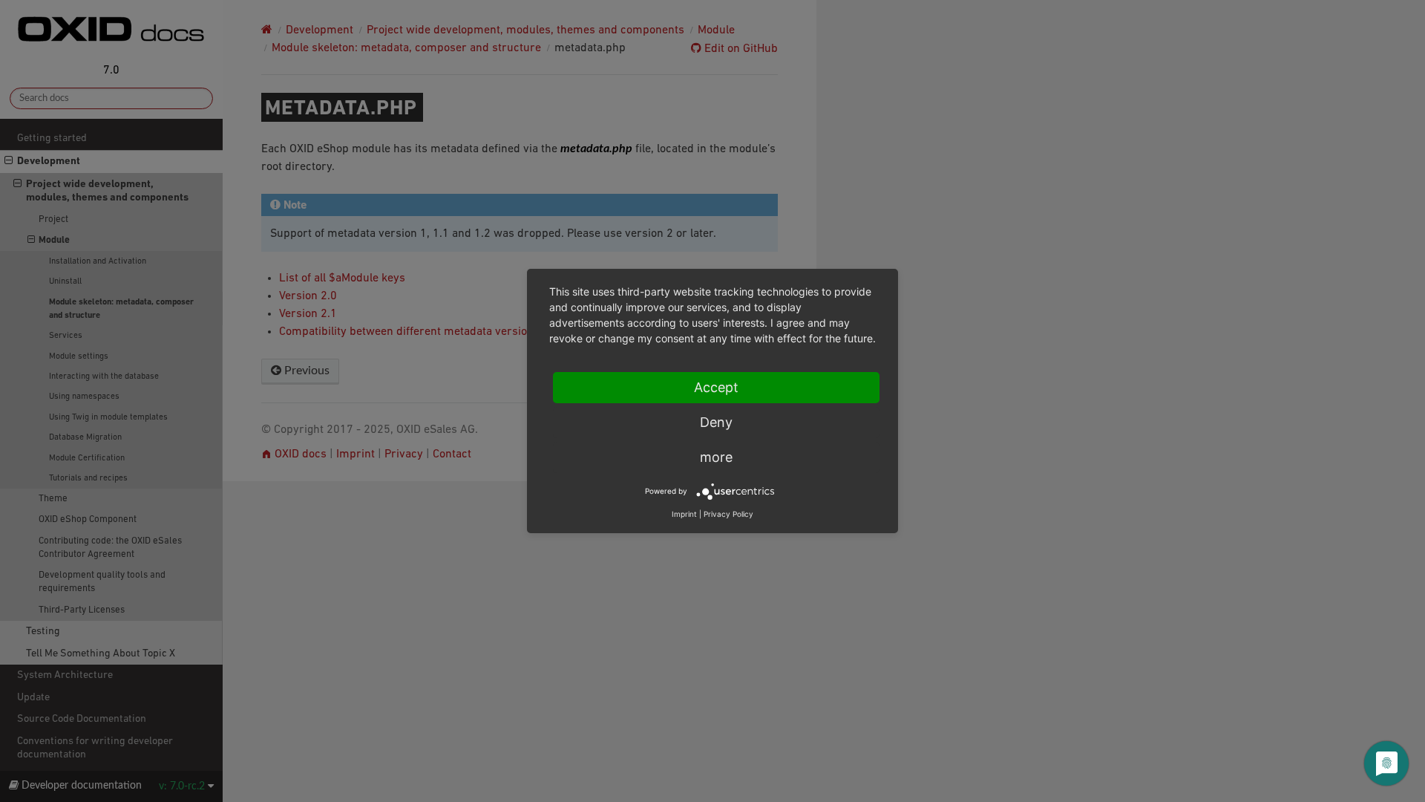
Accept (716, 387)
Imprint (684, 513)
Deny (716, 422)
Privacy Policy (728, 513)
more (716, 457)
